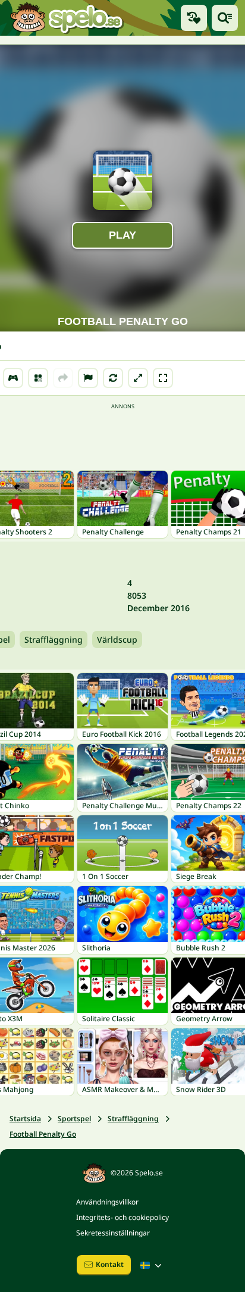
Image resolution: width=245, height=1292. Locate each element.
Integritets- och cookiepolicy (122, 1217)
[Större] (138, 378)
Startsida (25, 1118)
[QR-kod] (38, 378)
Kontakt (110, 1264)
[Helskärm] (163, 378)
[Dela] (63, 378)
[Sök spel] (225, 18)
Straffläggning (53, 639)
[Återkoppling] (88, 378)
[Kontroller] (13, 378)
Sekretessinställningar (113, 1233)
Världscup (117, 639)
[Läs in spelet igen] (113, 378)
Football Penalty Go (43, 1134)
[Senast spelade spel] (194, 18)
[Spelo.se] (66, 18)
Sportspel (74, 1118)
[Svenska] (152, 1265)
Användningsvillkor (107, 1202)
